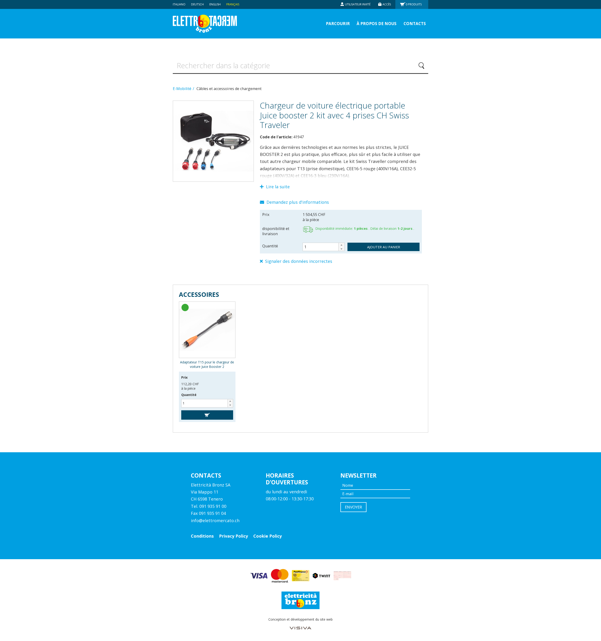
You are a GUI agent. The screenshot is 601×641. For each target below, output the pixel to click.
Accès (386, 4)
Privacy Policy (233, 536)
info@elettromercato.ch (215, 520)
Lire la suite (277, 186)
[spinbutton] (324, 247)
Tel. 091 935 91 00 (208, 506)
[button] (341, 245)
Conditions (202, 536)
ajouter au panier (383, 247)
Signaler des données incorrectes (298, 261)
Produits (414, 4)
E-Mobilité (182, 88)
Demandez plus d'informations (297, 202)
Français (232, 4)
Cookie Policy (267, 536)
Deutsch (197, 4)
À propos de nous (377, 23)
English (215, 4)
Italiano (179, 4)
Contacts (415, 23)
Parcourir (338, 23)
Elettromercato (205, 24)
